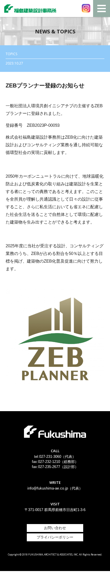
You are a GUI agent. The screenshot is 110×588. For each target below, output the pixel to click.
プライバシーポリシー (55, 537)
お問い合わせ (55, 528)
